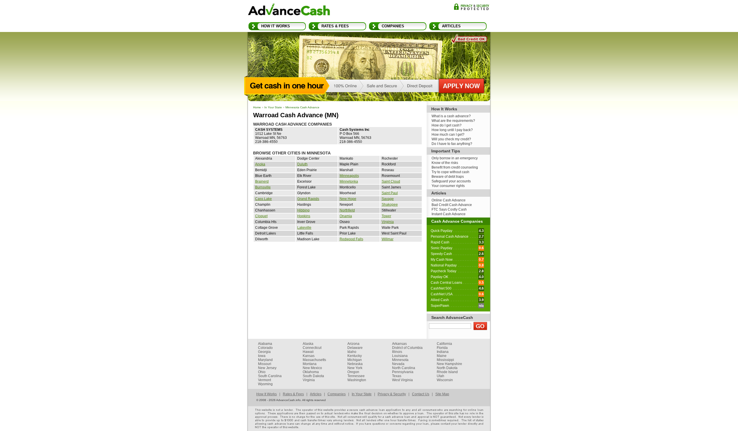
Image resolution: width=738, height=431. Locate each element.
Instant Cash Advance (449, 214)
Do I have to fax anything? (452, 144)
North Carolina (403, 368)
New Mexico (312, 368)
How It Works (275, 26)
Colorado (265, 348)
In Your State (273, 107)
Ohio (262, 372)
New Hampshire (449, 364)
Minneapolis (349, 176)
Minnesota (400, 360)
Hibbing (303, 210)
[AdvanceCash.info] (289, 10)
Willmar (388, 239)
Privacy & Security (471, 7)
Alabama (265, 344)
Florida (442, 348)
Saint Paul (390, 193)
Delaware (355, 348)
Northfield (347, 210)
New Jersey (267, 368)
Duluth (302, 164)
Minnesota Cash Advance (302, 107)
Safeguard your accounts (451, 181)
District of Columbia (407, 348)
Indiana (443, 352)
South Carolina (270, 376)
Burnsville (263, 187)
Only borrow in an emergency (455, 158)
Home (257, 107)
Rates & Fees (335, 26)
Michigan (354, 360)
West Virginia (402, 380)
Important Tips (445, 151)
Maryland (265, 360)
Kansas (309, 356)
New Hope (348, 199)
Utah (440, 376)
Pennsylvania (402, 372)
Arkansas (399, 344)
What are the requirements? (453, 121)
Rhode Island (447, 372)
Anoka (260, 164)
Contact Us (420, 394)
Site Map (442, 394)
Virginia (388, 222)
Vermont (264, 380)
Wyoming (265, 384)
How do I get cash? (447, 125)
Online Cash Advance (449, 200)
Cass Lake (263, 199)
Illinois (397, 352)
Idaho (351, 352)
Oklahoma (311, 372)
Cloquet (261, 216)
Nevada (398, 364)
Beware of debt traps (448, 177)
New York (354, 368)
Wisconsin (445, 380)
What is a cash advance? (451, 116)
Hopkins (303, 216)
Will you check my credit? (451, 139)
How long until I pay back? (452, 130)
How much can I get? (448, 135)
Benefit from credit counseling (455, 167)
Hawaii (308, 352)
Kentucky (354, 356)
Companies (393, 26)
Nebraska (355, 364)
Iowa (262, 356)
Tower (386, 216)
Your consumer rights (448, 186)
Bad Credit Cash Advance (452, 205)
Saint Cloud (391, 181)
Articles (451, 26)
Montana (310, 364)
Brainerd (262, 181)
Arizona (353, 344)
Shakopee (390, 205)
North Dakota (447, 368)
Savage (388, 199)
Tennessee (356, 376)
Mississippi (445, 360)
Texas (396, 376)
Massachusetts (314, 360)
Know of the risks (445, 163)
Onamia (346, 216)
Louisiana (400, 356)
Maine (442, 356)
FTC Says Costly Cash (449, 209)
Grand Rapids (308, 199)
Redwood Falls (351, 239)
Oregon (353, 372)
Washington (356, 380)
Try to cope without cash (450, 172)
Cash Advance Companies (457, 221)
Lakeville (304, 228)
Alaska (308, 344)
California (444, 344)
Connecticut (312, 348)
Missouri (264, 364)
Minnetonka (349, 181)
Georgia (264, 352)
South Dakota (313, 376)
